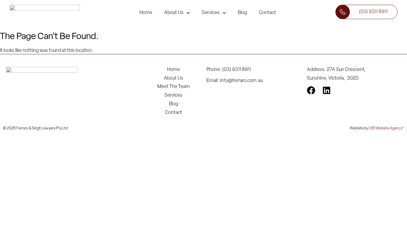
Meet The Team (173, 86)
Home (145, 12)
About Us (174, 12)
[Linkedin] (326, 90)
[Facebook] (311, 90)
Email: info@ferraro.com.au (234, 80)
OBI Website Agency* (386, 128)
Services (211, 12)
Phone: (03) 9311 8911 (228, 69)
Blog (242, 12)
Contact (267, 12)
